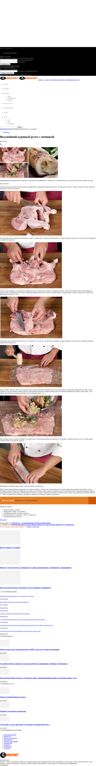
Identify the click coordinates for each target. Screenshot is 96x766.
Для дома (6, 89)
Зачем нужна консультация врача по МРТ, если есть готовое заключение (29, 649)
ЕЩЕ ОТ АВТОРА (33, 527)
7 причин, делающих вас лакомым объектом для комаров (15, 613)
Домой (2, 129)
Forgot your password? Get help (9, 66)
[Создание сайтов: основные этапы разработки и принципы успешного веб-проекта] (4, 660)
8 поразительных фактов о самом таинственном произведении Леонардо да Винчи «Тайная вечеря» (26, 625)
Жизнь (9, 96)
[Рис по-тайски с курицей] (10, 544)
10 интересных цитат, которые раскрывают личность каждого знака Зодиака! (20, 631)
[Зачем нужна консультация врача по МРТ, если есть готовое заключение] (4, 646)
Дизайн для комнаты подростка (13, 711)
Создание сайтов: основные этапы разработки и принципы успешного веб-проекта (34, 664)
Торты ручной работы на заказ (13, 697)
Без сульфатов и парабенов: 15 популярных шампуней (14, 602)
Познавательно (12, 98)
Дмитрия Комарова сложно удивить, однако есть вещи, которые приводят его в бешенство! (43, 524)
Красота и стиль (8, 103)
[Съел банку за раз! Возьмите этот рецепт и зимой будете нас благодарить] (4, 721)
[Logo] (9, 80)
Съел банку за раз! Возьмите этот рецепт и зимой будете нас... (25, 725)
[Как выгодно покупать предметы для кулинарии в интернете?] (10, 584)
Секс (9, 120)
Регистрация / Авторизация (10, 53)
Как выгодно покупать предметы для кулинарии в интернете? (25, 588)
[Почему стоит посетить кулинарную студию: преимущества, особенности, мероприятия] (10, 564)
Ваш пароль (21, 62)
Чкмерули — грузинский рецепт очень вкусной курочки (32, 523)
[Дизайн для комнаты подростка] (4, 707)
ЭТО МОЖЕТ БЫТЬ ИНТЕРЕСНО (13, 527)
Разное (5, 117)
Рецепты (10, 100)
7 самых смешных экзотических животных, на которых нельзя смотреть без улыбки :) (22, 619)
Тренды (6, 112)
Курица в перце (4, 608)
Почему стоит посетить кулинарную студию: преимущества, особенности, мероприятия (35, 568)
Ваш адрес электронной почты (27, 71)
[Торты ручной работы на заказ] (4, 693)
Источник (3, 520)
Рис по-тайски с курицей (10, 548)
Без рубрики (11, 124)
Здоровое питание (8, 108)
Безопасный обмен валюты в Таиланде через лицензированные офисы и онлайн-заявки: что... (38, 678)
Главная (6, 84)
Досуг (9, 122)
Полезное (6, 93)
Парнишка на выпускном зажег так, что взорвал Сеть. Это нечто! (17, 596)
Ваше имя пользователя (24, 60)
